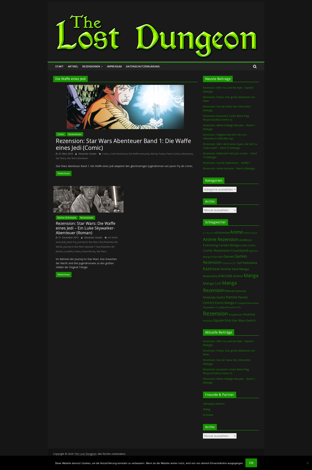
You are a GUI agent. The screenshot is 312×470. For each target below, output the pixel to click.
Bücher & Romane (67, 217)
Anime (236, 232)
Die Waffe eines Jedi (139, 153)
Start (59, 66)
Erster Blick (217, 256)
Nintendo (240, 291)
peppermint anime (249, 303)
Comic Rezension (118, 153)
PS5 (238, 307)
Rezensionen (91, 66)
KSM (221, 276)
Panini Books (88, 251)
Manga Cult (212, 283)
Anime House (250, 232)
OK (251, 463)
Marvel (154, 153)
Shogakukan (235, 314)
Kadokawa (250, 263)
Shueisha (249, 314)
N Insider (208, 415)
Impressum (114, 66)
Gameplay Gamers (214, 403)
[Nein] (307, 463)
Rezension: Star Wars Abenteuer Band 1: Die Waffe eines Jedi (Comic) (123, 144)
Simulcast (208, 320)
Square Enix (222, 320)
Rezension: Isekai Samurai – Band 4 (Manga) (229, 168)
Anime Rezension (221, 239)
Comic (61, 134)
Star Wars (61, 158)
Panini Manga (224, 303)
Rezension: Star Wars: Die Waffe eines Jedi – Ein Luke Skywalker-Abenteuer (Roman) (85, 227)
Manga (251, 275)
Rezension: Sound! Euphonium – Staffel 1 (227, 162)
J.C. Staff (237, 263)
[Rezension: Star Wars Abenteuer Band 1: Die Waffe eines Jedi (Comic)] (125, 87)
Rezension (187, 153)
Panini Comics (173, 153)
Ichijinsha (227, 263)
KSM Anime (234, 276)
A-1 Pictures (208, 233)
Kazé (207, 268)
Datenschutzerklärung (143, 66)
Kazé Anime (221, 269)
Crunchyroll (239, 250)
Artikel (73, 66)
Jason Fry (71, 242)
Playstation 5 (210, 307)
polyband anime (227, 307)
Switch (250, 320)
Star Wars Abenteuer (77, 158)
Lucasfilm (68, 251)
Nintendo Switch (214, 297)
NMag (206, 409)
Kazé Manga (240, 269)
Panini (162, 153)
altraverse (222, 232)
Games (229, 256)
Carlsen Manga (229, 245)
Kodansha (210, 276)
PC (236, 303)
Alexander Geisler (87, 153)
